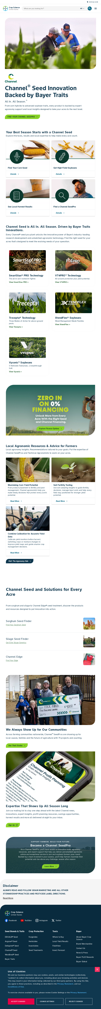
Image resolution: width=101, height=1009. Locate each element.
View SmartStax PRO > (18, 282)
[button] (7, 913)
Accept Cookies (18, 1001)
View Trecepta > (16, 327)
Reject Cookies (76, 1001)
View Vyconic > (15, 372)
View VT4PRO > (61, 282)
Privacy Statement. (78, 993)
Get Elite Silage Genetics (16, 643)
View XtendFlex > (62, 324)
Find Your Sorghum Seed (16, 625)
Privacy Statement (65, 984)
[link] (50, 623)
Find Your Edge (12, 660)
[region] (50, 988)
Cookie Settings (47, 1001)
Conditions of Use (16, 987)
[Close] (97, 969)
